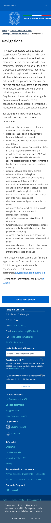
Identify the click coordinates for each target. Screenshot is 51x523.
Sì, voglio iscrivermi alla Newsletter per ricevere (25, 375)
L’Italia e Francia (13, 452)
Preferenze (19, 518)
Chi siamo (10, 446)
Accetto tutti (38, 518)
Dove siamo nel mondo (16, 416)
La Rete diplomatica (15, 404)
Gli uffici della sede (14, 342)
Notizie (9, 463)
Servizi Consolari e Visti (21, 30)
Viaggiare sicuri (12, 410)
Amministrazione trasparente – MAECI (24, 479)
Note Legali (20, 368)
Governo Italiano (10, 5)
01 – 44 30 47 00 (17, 325)
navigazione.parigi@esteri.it (30, 273)
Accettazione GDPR (15, 360)
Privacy (13, 368)
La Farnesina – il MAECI (17, 399)
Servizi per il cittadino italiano (15, 33)
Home (4, 30)
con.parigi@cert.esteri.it (21, 336)
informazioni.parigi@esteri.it (25, 331)
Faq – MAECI (12, 489)
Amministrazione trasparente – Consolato (25, 474)
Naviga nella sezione (25, 299)
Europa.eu (15, 433)
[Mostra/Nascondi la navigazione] (5, 18)
